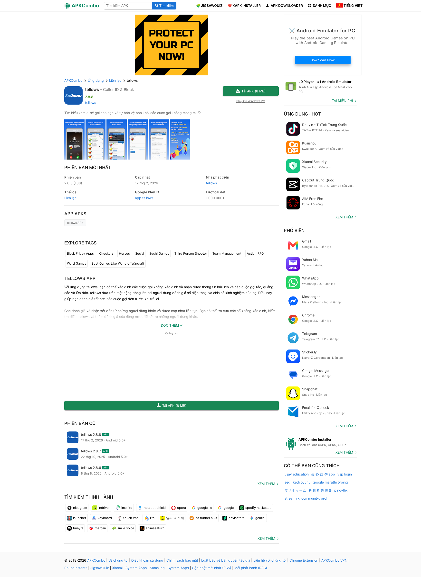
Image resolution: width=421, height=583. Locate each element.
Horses (124, 253)
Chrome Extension (303, 560)
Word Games (76, 263)
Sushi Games (159, 253)
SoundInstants (75, 568)
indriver (104, 508)
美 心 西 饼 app (323, 474)
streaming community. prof (306, 498)
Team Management (226, 253)
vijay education (297, 474)
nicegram (80, 508)
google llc (204, 508)
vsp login (344, 474)
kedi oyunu (301, 482)
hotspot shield (155, 508)
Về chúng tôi (118, 560)
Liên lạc (70, 198)
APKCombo (73, 80)
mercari (100, 528)
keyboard (105, 518)
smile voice (125, 528)
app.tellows (144, 198)
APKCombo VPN (334, 560)
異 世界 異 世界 (320, 490)
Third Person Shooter (190, 253)
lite (152, 518)
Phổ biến (294, 230)
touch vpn (131, 518)
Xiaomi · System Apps (129, 568)
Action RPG (255, 253)
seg (287, 482)
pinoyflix (341, 490)
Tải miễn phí (342, 101)
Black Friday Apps (80, 253)
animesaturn (155, 528)
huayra (78, 528)
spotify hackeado (258, 508)
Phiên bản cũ (80, 423)
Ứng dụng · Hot (302, 114)
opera (181, 508)
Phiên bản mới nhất (87, 167)
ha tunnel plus (206, 518)
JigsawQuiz (99, 568)
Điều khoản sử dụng (147, 560)
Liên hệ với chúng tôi (269, 560)
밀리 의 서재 (175, 518)
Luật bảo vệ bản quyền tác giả (225, 560)
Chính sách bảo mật (182, 560)
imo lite (126, 508)
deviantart (236, 518)
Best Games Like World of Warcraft (118, 263)
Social (139, 253)
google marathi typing (330, 482)
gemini (260, 518)
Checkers (106, 253)
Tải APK (253, 91)
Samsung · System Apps (169, 568)
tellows (92, 89)
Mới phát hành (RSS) (250, 568)
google (228, 508)
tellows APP (80, 278)
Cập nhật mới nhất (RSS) (211, 568)
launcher (79, 518)
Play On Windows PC (250, 101)
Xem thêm (266, 484)
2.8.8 (73, 183)
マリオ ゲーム (295, 490)
